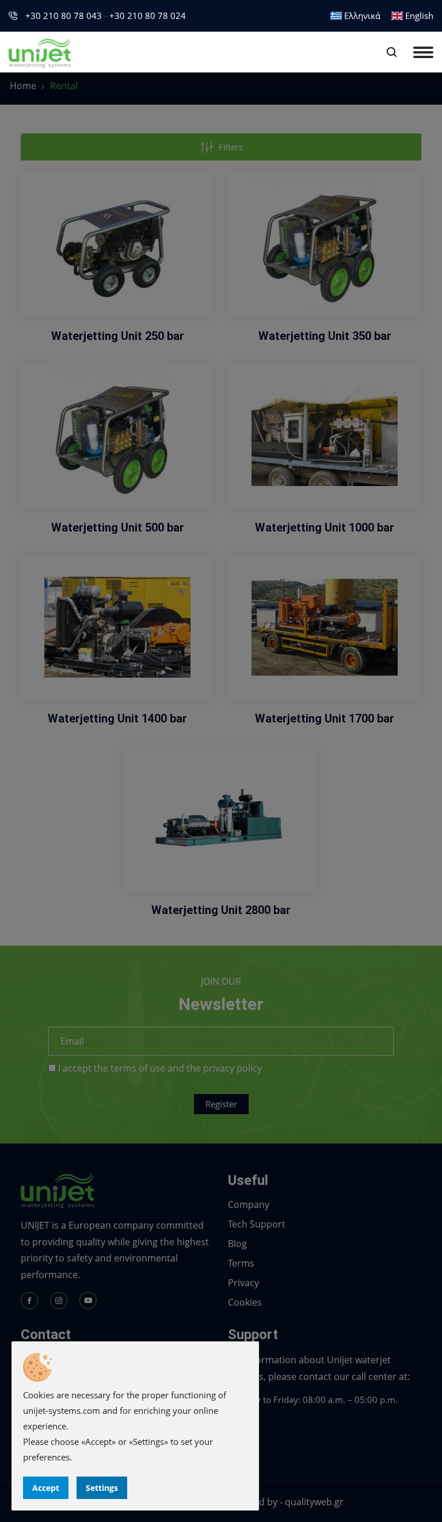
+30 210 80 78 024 (147, 15)
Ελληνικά (361, 15)
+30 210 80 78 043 (63, 15)
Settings (102, 1487)
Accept (45, 1487)
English (418, 15)
